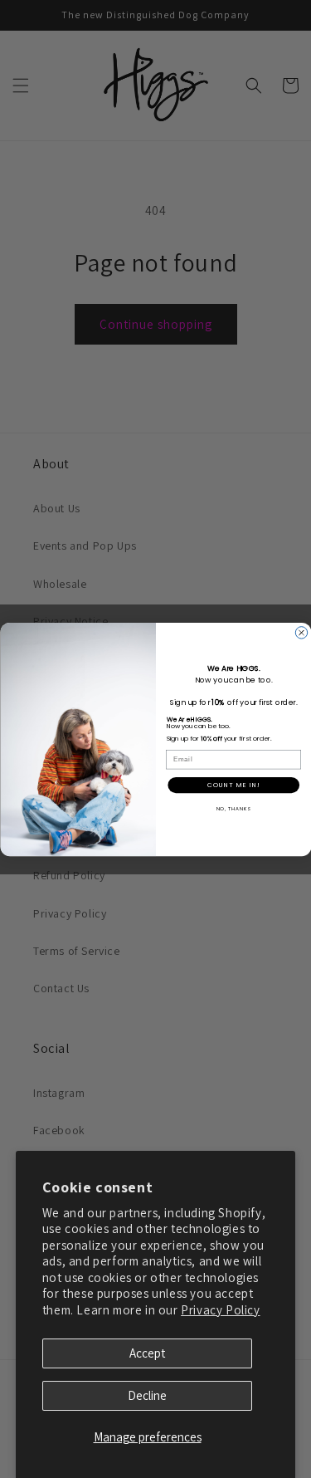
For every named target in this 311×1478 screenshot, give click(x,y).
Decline (147, 1395)
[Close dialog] (301, 632)
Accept (147, 1353)
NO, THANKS (233, 808)
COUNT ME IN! (233, 784)
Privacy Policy (220, 1310)
